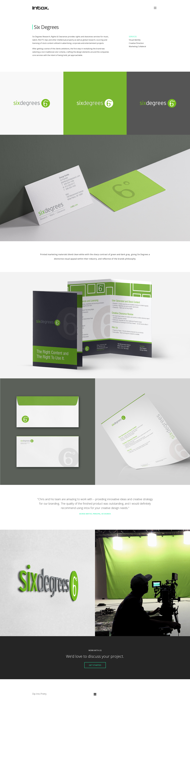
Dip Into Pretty (39, 693)
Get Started (95, 665)
